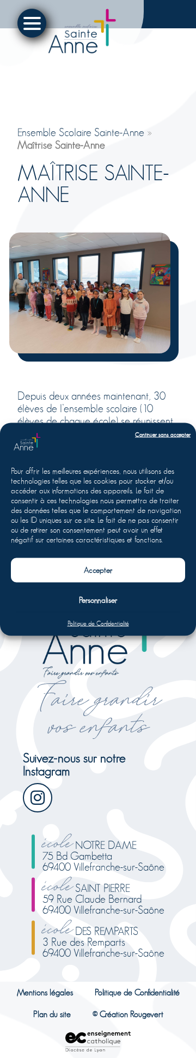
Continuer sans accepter (163, 434)
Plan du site (52, 1014)
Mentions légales (45, 993)
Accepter (98, 569)
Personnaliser (98, 599)
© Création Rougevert (128, 1014)
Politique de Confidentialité (98, 623)
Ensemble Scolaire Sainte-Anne (80, 132)
